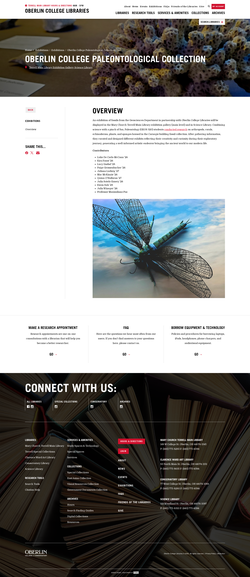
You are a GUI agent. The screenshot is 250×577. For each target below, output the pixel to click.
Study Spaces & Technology (83, 446)
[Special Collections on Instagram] (57, 407)
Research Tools (143, 13)
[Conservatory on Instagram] (93, 407)
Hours (70, 505)
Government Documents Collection (87, 490)
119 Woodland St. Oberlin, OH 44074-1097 (183, 503)
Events (143, 6)
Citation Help (32, 490)
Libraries (122, 13)
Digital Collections (77, 516)
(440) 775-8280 (171, 488)
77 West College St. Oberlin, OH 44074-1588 (184, 484)
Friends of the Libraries (184, 6)
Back (30, 110)
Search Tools (32, 484)
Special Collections (78, 472)
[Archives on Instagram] (122, 407)
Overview (30, 129)
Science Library (34, 469)
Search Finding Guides (80, 510)
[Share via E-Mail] (38, 153)
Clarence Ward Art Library (40, 457)
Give (201, 6)
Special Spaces (75, 451)
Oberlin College (57, 11)
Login (123, 451)
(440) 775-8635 (171, 468)
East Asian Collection (79, 478)
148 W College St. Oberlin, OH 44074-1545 (183, 444)
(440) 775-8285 (171, 449)
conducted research (175, 129)
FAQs (166, 6)
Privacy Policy (210, 553)
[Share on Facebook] (26, 152)
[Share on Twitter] (32, 152)
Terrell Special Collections (40, 451)
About (127, 6)
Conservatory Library (37, 463)
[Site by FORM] (125, 573)
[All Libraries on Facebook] (29, 407)
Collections (200, 13)
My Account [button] (218, 6)
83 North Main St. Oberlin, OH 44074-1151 (183, 464)
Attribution (221, 553)
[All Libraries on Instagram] (33, 407)
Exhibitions (155, 6)
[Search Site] (209, 6)
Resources (73, 522)
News (135, 6)
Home (28, 50)
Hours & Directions (131, 441)
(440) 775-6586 (191, 449)
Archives (218, 13)
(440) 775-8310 (171, 508)
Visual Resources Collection (83, 484)
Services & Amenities (173, 13)
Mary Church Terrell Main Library (44, 446)
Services (72, 457)
